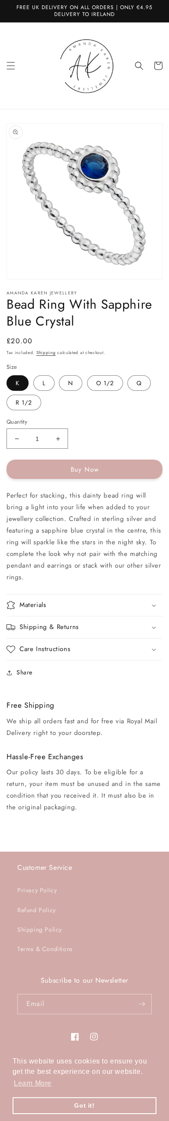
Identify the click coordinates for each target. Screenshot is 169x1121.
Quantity (16, 422)
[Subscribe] (141, 1004)
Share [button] (24, 672)
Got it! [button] (84, 1105)
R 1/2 (24, 402)
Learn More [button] (33, 1083)
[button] (10, 65)
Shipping (46, 352)
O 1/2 (105, 383)
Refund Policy (36, 910)
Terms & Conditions (45, 949)
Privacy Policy (37, 890)
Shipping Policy (39, 929)
